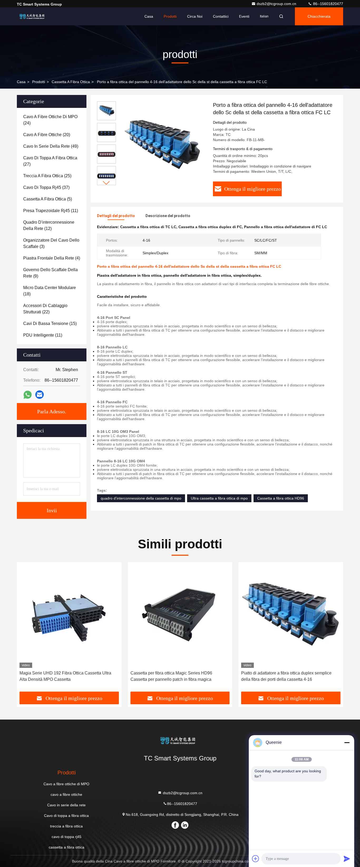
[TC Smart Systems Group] (33, 16)
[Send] (347, 858)
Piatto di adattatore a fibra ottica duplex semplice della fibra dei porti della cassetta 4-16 (286, 676)
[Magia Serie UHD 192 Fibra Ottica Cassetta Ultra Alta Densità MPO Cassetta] (69, 616)
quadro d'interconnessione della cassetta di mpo (141, 498)
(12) (48, 225)
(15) (50, 323)
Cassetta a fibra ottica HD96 (280, 498)
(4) (51, 258)
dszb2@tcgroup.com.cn (277, 4)
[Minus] (347, 742)
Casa (148, 16)
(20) (46, 134)
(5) (47, 199)
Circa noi (194, 16)
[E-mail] (39, 394)
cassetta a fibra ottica (71, 82)
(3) (51, 243)
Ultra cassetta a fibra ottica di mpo (219, 498)
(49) (50, 146)
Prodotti (170, 16)
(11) (50, 210)
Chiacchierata (319, 16)
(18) (49, 290)
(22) (45, 308)
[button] (106, 182)
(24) (50, 119)
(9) (50, 272)
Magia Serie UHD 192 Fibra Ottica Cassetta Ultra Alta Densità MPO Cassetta (65, 676)
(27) (50, 161)
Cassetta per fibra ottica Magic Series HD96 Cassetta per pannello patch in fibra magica (171, 676)
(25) (47, 176)
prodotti (38, 82)
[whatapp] (27, 394)
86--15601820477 (327, 4)
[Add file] (255, 858)
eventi (244, 16)
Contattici (220, 16)
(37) (46, 187)
